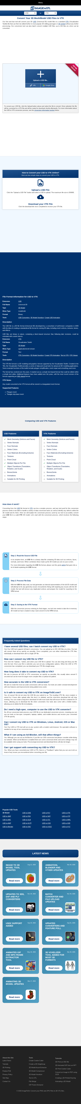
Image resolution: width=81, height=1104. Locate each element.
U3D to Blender (8, 827)
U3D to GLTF (27, 823)
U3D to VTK (66, 813)
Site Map (6, 1078)
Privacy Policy (7, 1074)
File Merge (32, 1081)
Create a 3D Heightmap (37, 1064)
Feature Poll (7, 1071)
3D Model (21, 308)
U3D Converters (24, 317)
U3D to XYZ (66, 827)
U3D (34, 21)
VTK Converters (24, 355)
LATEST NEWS (40, 853)
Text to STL (33, 1078)
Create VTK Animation (52, 355)
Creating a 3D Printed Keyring (65, 1078)
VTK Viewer (74, 355)
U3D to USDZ (47, 827)
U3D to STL (46, 820)
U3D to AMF (7, 823)
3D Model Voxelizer (37, 317)
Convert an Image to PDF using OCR (66, 1073)
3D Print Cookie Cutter (63, 1069)
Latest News (7, 1060)
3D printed (61, 24)
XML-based (21, 376)
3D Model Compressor (37, 1071)
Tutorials (5, 1064)
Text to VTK (65, 355)
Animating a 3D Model (62, 1081)
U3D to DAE (26, 813)
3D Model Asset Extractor (38, 1067)
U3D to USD (46, 823)
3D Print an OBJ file (62, 1062)
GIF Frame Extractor (36, 1085)
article (64, 565)
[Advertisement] (21, 45)
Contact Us (6, 1081)
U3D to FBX (26, 816)
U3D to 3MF (7, 816)
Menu (40, 3)
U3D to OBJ (26, 827)
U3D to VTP (66, 816)
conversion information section (44, 110)
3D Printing (6, 1067)
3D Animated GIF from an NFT (65, 1065)
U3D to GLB (26, 820)
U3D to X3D (66, 823)
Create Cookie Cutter (36, 1060)
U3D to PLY (46, 813)
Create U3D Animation (52, 317)
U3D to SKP (46, 816)
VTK (67, 21)
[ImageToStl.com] (40, 8)
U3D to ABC (7, 820)
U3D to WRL (66, 820)
